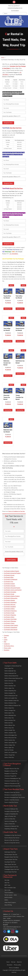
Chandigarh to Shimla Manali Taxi (13, 666)
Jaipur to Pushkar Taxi (10, 816)
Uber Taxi (7, 882)
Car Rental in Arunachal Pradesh (12, 573)
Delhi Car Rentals (9, 750)
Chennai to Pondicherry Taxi (12, 781)
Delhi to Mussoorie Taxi (10, 737)
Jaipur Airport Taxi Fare (10, 864)
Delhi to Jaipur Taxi (9, 688)
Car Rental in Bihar (8, 577)
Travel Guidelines (9, 892)
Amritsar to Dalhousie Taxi (11, 809)
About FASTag (8, 905)
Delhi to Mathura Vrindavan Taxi (13, 705)
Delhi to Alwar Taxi (9, 717)
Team (5, 637)
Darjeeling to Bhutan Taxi (11, 828)
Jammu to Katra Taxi (10, 818)
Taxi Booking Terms (9, 646)
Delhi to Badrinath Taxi (10, 670)
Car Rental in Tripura (9, 623)
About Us (19, 962)
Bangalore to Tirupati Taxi (11, 773)
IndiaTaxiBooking (16, 970)
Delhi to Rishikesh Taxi (10, 703)
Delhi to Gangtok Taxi (10, 693)
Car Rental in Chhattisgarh (10, 579)
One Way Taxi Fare (15, 128)
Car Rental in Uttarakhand (10, 627)
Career (5, 639)
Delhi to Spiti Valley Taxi (10, 742)
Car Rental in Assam (9, 575)
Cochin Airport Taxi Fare (11, 871)
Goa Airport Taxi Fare (10, 862)
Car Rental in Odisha (9, 608)
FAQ (5, 641)
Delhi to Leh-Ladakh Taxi (11, 698)
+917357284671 (15, 10)
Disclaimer (6, 650)
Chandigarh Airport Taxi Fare (12, 869)
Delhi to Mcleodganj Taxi (11, 735)
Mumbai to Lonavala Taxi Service (13, 795)
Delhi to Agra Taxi (9, 668)
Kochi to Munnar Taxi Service (12, 837)
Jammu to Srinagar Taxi (11, 821)
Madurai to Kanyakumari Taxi (12, 783)
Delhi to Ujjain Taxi (9, 747)
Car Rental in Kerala (9, 594)
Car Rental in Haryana (9, 585)
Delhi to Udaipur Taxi (10, 745)
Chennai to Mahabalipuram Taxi (12, 778)
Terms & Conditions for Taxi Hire (16, 511)
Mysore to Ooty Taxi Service (12, 840)
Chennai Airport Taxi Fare (11, 859)
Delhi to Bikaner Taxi (10, 725)
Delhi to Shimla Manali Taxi (11, 675)
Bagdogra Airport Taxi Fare (11, 867)
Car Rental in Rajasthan (10, 615)
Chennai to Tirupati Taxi (10, 776)
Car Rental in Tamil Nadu (10, 619)
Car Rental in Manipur (9, 600)
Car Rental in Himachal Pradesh (12, 587)
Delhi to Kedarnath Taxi (10, 673)
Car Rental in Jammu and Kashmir (12, 590)
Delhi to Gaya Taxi (9, 727)
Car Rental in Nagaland (10, 606)
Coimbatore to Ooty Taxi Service (13, 835)
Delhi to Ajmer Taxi (9, 713)
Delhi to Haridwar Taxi (10, 685)
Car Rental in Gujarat (9, 583)
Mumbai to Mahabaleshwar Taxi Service (15, 797)
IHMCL (6, 900)
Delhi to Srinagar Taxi (10, 710)
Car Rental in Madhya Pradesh (12, 596)
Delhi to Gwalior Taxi (10, 730)
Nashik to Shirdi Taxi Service (12, 800)
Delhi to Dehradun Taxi (10, 680)
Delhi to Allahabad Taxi (10, 715)
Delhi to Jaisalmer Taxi (10, 732)
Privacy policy (7, 648)
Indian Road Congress (10, 902)
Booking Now (8, 308)
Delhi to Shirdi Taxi (9, 757)
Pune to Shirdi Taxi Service (11, 802)
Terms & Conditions (14, 967)
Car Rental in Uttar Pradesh (11, 625)
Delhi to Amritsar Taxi (10, 720)
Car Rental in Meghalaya (10, 602)
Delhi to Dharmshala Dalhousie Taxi (14, 678)
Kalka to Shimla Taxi (10, 823)
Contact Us (7, 643)
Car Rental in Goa (8, 581)
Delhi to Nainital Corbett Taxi (12, 700)
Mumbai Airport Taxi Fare (11, 854)
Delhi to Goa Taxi (9, 683)
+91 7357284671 (13, 253)
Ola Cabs (7, 880)
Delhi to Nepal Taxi (9, 708)
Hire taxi (13, 962)
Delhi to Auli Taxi (9, 722)
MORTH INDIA (8, 897)
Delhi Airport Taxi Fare (10, 852)
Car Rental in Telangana (10, 621)
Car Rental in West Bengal (10, 629)
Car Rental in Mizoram (9, 604)
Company (6, 635)
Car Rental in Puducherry (10, 610)
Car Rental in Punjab (9, 613)
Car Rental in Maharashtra (10, 598)
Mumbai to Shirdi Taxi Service (12, 792)
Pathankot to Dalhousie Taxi (12, 826)
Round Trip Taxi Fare (16, 188)
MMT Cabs (7, 885)
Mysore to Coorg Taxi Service (12, 842)
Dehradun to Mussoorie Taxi (12, 811)
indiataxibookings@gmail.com (15, 8)
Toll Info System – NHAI (11, 895)
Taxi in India (7, 890)
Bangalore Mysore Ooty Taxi (12, 768)
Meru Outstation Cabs (10, 887)
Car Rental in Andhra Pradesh (11, 571)
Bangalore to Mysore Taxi (11, 771)
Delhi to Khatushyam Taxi (11, 695)
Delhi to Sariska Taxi (10, 740)
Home (8, 962)
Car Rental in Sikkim (9, 617)
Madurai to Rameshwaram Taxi (12, 786)
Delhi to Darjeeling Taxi (10, 690)
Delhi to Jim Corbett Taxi (11, 752)
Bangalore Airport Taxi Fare (11, 857)
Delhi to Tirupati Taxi (10, 755)
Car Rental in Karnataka (10, 592)
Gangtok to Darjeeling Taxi (11, 814)
